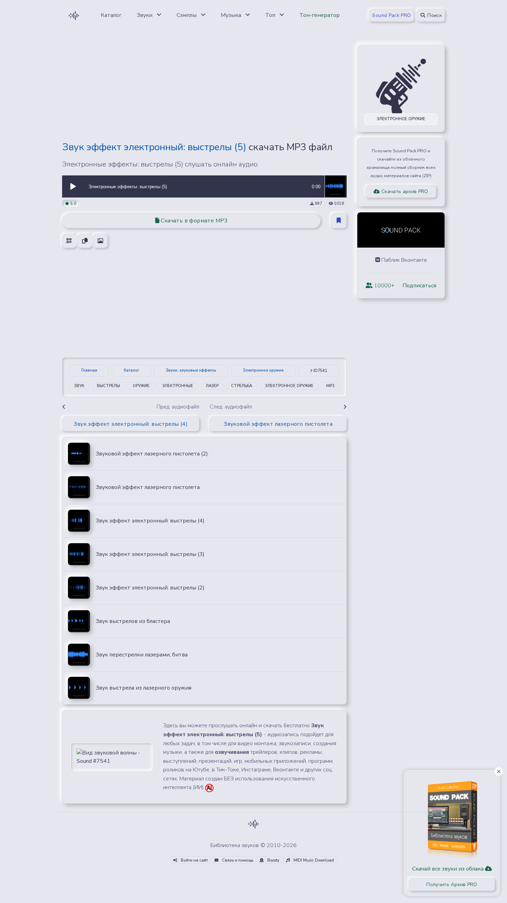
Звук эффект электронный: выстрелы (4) (150, 521)
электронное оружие (289, 385)
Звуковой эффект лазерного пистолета (148, 487)
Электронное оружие (263, 370)
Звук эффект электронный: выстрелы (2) (150, 588)
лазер (212, 385)
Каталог (131, 370)
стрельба (241, 385)
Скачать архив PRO (404, 191)
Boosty (272, 860)
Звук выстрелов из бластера (133, 621)
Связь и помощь (237, 860)
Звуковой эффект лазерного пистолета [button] (277, 424)
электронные (177, 385)
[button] (73, 186)
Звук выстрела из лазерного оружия (143, 688)
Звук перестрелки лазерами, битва (142, 655)
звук (79, 385)
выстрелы (108, 385)
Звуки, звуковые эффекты (191, 370)
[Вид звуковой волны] (112, 756)
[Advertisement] (204, 87)
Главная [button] (89, 370)
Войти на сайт (194, 860)
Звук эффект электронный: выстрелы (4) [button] (130, 424)
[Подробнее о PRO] (452, 817)
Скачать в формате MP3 (193, 220)
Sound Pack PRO (391, 15)
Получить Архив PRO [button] (451, 884)
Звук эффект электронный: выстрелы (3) (150, 554)
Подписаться (419, 285)
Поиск (434, 15)
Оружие (141, 385)
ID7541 (319, 370)
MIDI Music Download (313, 860)
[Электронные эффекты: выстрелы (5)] (336, 186)
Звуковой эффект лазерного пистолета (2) (152, 454)
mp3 (330, 385)
